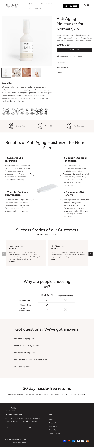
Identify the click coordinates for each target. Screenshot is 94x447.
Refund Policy (53, 430)
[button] (32, 4)
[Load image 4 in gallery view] (36, 72)
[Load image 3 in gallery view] (26, 72)
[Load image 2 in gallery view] (16, 72)
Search (51, 419)
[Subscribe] (30, 427)
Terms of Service (54, 433)
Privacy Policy (53, 426)
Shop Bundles (71, 6)
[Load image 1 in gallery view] (6, 72)
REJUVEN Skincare (19, 439)
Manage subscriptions (19, 442)
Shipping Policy (54, 423)
